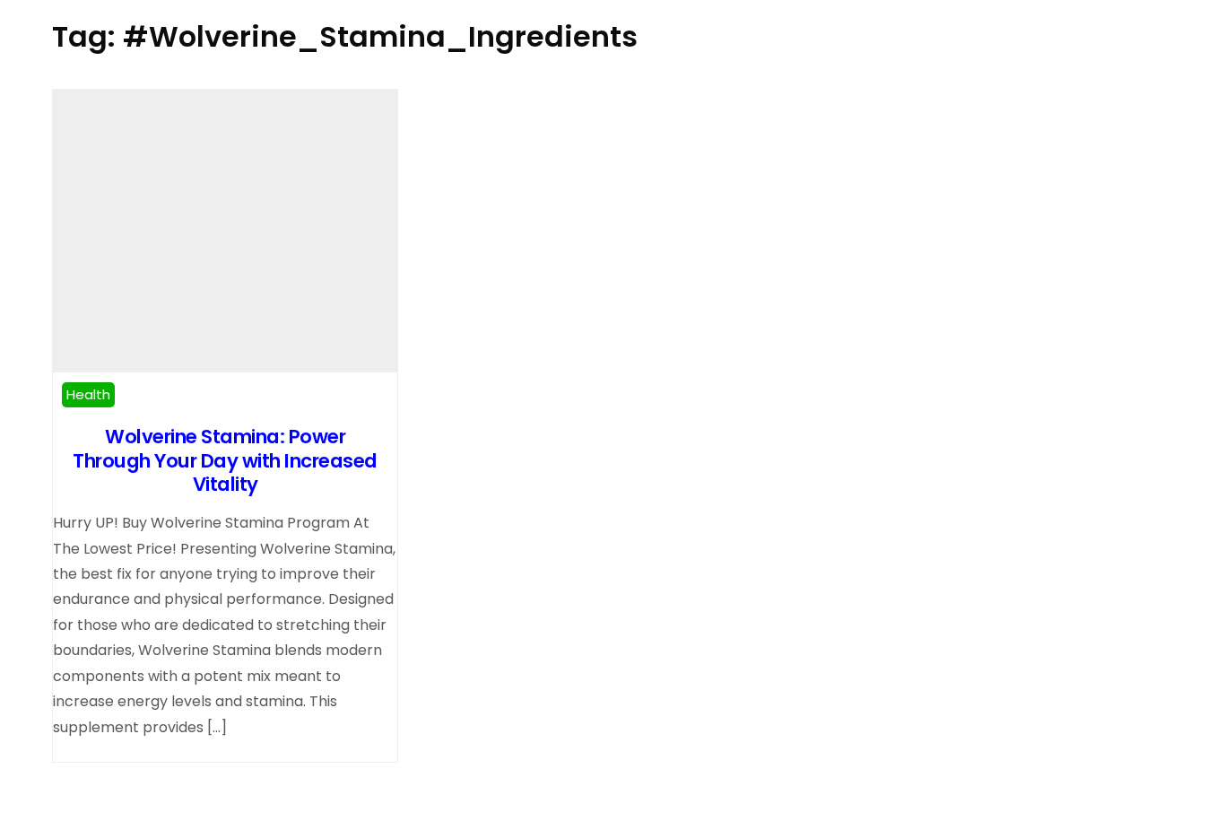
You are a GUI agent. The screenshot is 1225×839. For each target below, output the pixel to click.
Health (88, 394)
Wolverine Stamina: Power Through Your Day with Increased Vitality (225, 460)
